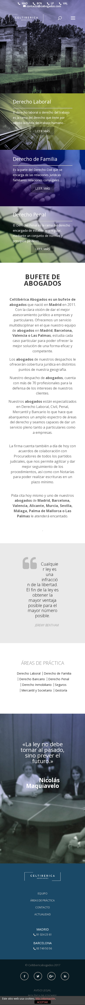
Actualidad (42, 914)
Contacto (42, 907)
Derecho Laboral (32, 101)
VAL (65, 3)
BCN (39, 3)
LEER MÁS (42, 131)
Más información (45, 998)
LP (52, 3)
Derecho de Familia (35, 158)
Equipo (43, 893)
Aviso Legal (42, 990)
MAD (25, 3)
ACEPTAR (42, 1002)
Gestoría (61, 690)
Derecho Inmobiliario (37, 685)
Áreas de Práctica (42, 900)
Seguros (60, 685)
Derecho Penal (29, 214)
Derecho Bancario (32, 679)
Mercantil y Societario (36, 690)
